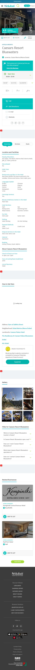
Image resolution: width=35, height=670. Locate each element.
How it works (17, 597)
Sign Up (27, 6)
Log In (33, 6)
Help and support (17, 654)
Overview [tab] (7, 144)
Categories (17, 585)
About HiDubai (17, 594)
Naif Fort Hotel (8, 542)
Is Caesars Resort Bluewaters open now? (16, 439)
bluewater (23, 83)
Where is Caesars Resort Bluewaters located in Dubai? (15, 434)
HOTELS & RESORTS (8, 503)
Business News (17, 591)
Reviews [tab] (17, 144)
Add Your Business (17, 613)
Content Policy (17, 646)
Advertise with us (17, 607)
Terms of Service (17, 652)
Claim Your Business (17, 610)
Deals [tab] (27, 144)
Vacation (13, 83)
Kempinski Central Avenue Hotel (14, 505)
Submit (17, 362)
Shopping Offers (17, 588)
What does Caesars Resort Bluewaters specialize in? (16, 451)
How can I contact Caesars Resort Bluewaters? (14, 458)
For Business (17, 1)
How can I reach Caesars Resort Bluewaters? (14, 445)
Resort (5, 83)
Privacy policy (17, 649)
